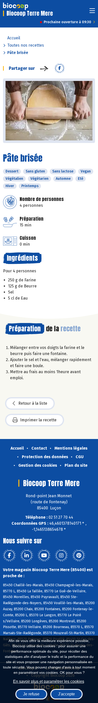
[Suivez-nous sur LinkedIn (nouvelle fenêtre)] (26, 555)
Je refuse (31, 694)
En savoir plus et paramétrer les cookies (48, 681)
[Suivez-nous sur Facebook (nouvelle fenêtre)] (9, 555)
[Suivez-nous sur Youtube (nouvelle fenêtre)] (44, 555)
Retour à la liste (32, 403)
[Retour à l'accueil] (15, 6)
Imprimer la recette (38, 420)
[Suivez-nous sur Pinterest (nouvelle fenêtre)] (78, 555)
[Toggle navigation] (92, 12)
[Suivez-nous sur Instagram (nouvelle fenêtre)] (61, 555)
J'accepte (66, 694)
